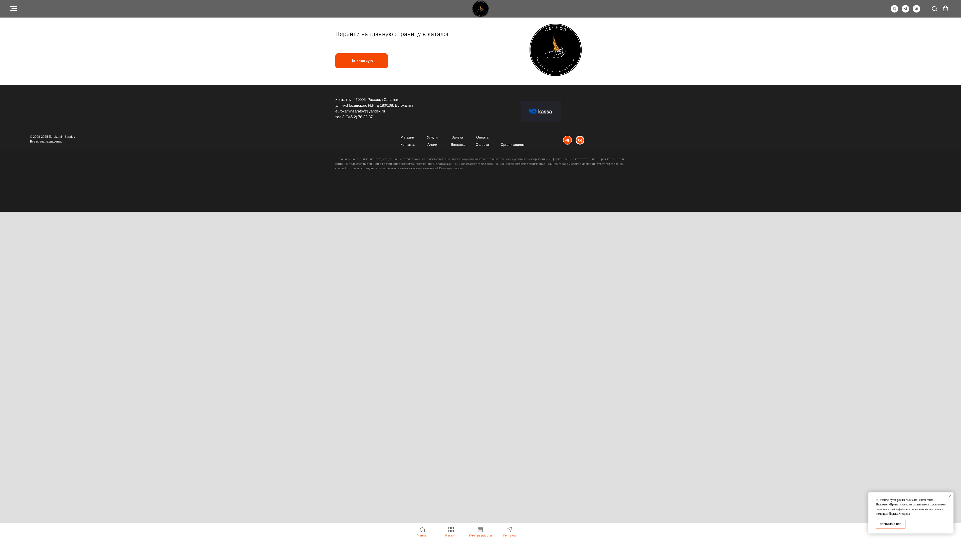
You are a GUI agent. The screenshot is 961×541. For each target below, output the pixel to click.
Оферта (482, 145)
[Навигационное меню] (13, 8)
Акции (432, 145)
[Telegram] (905, 11)
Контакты (407, 145)
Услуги (432, 137)
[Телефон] (894, 11)
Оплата (482, 137)
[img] (567, 140)
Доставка (458, 145)
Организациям (513, 145)
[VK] (916, 11)
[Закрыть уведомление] (949, 496)
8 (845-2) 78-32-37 (357, 117)
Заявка (457, 137)
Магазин (407, 137)
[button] (934, 9)
